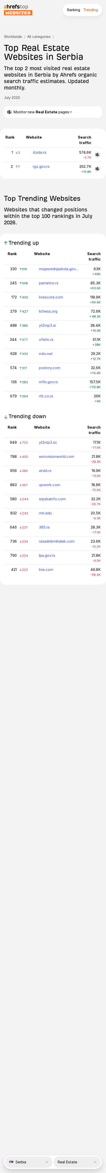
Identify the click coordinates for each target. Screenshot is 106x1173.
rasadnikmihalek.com (56, 541)
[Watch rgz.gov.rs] (97, 169)
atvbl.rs (45, 470)
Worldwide (13, 36)
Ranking (73, 9)
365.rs (44, 527)
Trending (90, 9)
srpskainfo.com (52, 499)
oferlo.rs (46, 339)
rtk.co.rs (46, 396)
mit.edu (45, 513)
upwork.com (49, 484)
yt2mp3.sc (48, 442)
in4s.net (46, 353)
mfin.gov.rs (48, 382)
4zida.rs (39, 152)
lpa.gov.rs (47, 555)
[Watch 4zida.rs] (97, 154)
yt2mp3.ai (47, 325)
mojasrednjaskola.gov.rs (59, 268)
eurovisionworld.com (56, 456)
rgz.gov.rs (41, 166)
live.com (46, 569)
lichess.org (48, 311)
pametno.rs (48, 283)
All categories (39, 36)
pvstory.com (49, 367)
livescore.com (51, 297)
